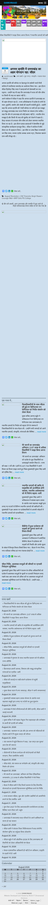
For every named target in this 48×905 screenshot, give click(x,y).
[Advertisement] (24, 164)
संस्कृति (2, 24)
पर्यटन (13, 23)
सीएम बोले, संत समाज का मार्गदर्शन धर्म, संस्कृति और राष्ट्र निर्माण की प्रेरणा (23, 765)
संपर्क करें (11, 900)
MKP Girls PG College (22, 198)
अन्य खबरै (34, 23)
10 (5, 875)
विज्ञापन (18, 900)
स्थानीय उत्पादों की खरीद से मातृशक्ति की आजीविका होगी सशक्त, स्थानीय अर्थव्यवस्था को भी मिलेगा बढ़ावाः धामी (33, 489)
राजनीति (28, 23)
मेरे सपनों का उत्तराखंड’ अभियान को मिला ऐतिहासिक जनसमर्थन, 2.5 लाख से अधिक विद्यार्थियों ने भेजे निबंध (21, 776)
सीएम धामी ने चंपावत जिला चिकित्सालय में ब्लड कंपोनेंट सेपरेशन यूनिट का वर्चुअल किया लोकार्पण (22, 830)
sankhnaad (8, 76)
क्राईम (45, 23)
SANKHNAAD (10, 2)
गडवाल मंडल (42, 76)
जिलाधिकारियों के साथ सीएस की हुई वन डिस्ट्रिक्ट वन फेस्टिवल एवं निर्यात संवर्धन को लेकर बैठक (34, 408)
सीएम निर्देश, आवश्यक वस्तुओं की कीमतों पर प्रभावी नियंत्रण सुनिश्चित (22, 565)
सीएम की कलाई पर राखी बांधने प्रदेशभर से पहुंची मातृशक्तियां (20, 681)
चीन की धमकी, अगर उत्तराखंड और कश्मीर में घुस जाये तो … (24, 203)
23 (43, 877)
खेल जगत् (18, 23)
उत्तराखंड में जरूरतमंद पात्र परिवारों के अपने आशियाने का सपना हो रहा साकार (23, 819)
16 (43, 875)
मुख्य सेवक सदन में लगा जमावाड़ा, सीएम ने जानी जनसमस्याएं (25, 690)
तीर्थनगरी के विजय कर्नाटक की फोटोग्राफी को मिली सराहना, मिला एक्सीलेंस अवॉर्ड (21, 754)
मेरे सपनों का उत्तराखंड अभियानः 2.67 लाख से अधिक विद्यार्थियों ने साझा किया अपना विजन (34, 448)
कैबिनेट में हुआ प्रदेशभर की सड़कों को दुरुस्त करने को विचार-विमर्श (32, 528)
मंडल (24, 21)
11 (11, 875)
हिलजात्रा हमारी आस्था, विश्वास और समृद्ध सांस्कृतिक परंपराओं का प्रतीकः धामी (21, 670)
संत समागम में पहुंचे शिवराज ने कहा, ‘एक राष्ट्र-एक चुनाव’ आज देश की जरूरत (23, 743)
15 (37, 875)
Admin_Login (35, 900)
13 (24, 875)
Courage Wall (7, 198)
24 (5, 879)
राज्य (8, 21)
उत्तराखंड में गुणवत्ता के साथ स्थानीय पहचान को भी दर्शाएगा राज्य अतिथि (23, 659)
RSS (26, 903)
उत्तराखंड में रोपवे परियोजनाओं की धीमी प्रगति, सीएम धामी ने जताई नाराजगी (24, 711)
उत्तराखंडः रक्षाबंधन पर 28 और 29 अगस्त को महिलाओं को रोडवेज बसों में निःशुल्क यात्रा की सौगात (23, 732)
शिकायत (25, 900)
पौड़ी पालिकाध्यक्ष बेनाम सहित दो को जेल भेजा (29, 205)
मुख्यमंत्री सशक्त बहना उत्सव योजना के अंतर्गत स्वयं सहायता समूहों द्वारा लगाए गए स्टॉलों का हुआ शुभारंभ (21, 700)
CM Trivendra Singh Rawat (30, 196)
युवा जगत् (39, 23)
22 (37, 877)
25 (11, 879)
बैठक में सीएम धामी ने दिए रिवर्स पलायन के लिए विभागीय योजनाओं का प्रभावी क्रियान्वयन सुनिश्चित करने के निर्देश (22, 787)
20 (24, 877)
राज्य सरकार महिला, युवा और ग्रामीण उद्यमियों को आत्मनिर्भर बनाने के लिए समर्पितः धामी (23, 797)
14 (30, 875)
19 (18, 877)
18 (11, 877)
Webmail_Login (16, 903)
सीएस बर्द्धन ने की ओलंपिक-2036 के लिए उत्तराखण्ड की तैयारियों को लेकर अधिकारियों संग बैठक (22, 841)
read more (41, 431)
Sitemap (34, 903)
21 (30, 877)
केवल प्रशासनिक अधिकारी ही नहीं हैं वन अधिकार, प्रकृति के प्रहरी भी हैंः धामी (23, 852)
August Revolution (12, 196)
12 (18, 875)
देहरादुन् (5, 78)
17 (5, 877)
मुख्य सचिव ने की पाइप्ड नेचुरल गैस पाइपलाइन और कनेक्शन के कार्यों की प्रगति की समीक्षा (23, 721)
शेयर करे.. (17, 191)
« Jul (4, 886)
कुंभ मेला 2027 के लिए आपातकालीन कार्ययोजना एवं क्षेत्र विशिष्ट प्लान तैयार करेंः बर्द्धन (23, 808)
